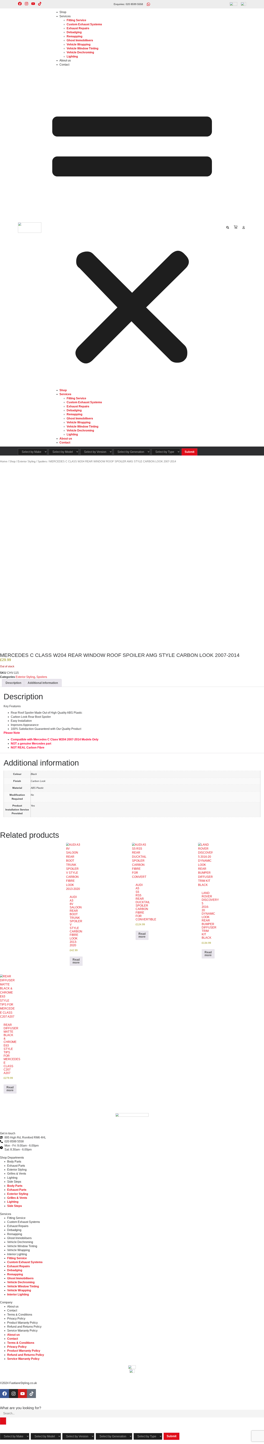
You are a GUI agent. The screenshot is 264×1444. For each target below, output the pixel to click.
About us (65, 60)
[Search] (3, 1421)
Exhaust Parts (16, 1165)
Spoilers (42, 461)
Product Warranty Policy (22, 1322)
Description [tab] (13, 682)
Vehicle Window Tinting (82, 48)
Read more (76, 961)
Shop (62, 12)
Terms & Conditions (19, 1314)
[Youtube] (33, 4)
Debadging (74, 32)
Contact (64, 64)
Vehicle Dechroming (80, 52)
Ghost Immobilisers (80, 40)
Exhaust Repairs (78, 28)
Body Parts (14, 1161)
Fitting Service (76, 20)
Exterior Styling (26, 461)
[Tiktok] (40, 4)
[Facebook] (20, 4)
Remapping (74, 36)
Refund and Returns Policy (24, 1326)
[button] (132, 227)
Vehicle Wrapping (79, 44)
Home (3, 461)
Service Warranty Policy (22, 1330)
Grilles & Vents (16, 1173)
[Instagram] (26, 4)
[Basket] (236, 227)
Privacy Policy (16, 1318)
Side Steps (14, 1181)
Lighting (72, 56)
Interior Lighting (17, 1254)
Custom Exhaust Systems (84, 24)
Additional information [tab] (43, 682)
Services (65, 16)
